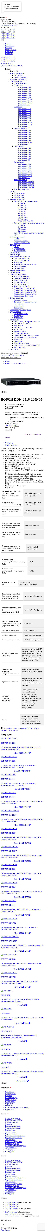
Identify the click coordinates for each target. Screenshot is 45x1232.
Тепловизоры (15, 253)
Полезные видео (11, 1098)
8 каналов (22, 205)
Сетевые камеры (16, 81)
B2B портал (5, 65)
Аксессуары (18, 308)
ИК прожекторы (20, 347)
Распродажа (14, 349)
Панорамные (19, 162)
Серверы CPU (19, 195)
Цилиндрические (20, 77)
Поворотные (18, 146)
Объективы (18, 341)
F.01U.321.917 (12, 730)
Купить (8, 430)
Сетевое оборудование (18, 274)
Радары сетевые (20, 331)
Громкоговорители (21, 314)
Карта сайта (9, 1109)
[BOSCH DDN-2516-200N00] (22, 378)
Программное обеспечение (20, 257)
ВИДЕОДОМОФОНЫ (18, 79)
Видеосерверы (15, 255)
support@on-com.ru (12, 1216)
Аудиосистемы (15, 312)
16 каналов (22, 209)
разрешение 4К (24, 105)
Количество (9, 427)
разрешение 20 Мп (25, 103)
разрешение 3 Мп (24, 91)
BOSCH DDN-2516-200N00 (15, 363)
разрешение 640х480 (26, 188)
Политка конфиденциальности (16, 1108)
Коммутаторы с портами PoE (25, 292)
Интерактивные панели (23, 327)
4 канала (21, 203)
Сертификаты (10, 1094)
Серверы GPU (19, 197)
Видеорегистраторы (17, 199)
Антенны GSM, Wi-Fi (22, 324)
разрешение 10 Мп (25, 99)
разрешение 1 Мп (24, 87)
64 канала (22, 215)
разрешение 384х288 (26, 184)
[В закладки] (2, 392)
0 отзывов (28, 434)
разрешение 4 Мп (24, 93)
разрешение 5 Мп (24, 95)
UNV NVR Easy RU (25, 221)
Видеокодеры (15, 245)
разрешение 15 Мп (25, 176)
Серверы (13, 191)
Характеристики (11, 445)
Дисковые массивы (21, 241)
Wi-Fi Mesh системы (21, 276)
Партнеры (9, 52)
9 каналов (22, 207)
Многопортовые (20, 251)
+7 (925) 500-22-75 (8, 36)
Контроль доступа (16, 298)
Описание (9, 443)
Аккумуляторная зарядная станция (27, 322)
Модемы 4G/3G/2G (21, 282)
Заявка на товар (11, 425)
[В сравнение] (5, 392)
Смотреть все (21, 1081)
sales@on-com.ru (11, 1214)
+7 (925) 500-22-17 (8, 34)
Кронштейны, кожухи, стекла (25, 337)
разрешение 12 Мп (25, 101)
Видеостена (18, 325)
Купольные (18, 75)
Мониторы (18, 339)
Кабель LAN (18, 329)
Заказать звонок (7, 63)
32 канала (22, 211)
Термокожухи (15, 272)
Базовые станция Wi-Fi (22, 278)
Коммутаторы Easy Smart (23, 296)
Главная (8, 44)
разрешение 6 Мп (24, 119)
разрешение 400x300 (26, 186)
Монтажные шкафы (21, 343)
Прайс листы (10, 1102)
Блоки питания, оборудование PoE (27, 345)
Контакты (9, 54)
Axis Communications (21, 258)
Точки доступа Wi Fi (21, 286)
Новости (8, 48)
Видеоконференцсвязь (18, 270)
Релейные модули (20, 300)
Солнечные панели (21, 333)
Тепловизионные (20, 180)
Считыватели (19, 306)
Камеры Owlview (20, 83)
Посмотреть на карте (8, 25)
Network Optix (19, 268)
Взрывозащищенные (21, 189)
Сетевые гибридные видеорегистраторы (29, 223)
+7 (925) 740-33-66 (12, 1208)
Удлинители (18, 318)
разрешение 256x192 (26, 182)
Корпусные (18, 85)
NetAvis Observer (20, 266)
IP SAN (16, 239)
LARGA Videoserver (21, 260)
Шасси (16, 247)
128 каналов (22, 217)
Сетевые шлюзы (20, 284)
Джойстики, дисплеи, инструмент (26, 335)
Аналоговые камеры (17, 73)
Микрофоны (18, 316)
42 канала (22, 213)
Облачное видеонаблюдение (20, 310)
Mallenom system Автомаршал (25, 264)
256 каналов (22, 219)
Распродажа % (10, 50)
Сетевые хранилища (17, 237)
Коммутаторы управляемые (24, 288)
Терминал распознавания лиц (25, 302)
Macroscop (18, 262)
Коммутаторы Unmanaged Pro (25, 294)
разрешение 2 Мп (24, 89)
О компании (9, 46)
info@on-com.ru (11, 1212)
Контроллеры (19, 304)
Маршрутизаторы (20, 280)
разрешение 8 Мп (24, 97)
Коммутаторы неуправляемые (25, 290)
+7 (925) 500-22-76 (8, 38)
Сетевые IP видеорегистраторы (25, 201)
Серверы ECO (19, 193)
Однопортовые (19, 249)
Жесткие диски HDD (22, 243)
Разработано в (6, 1230)
